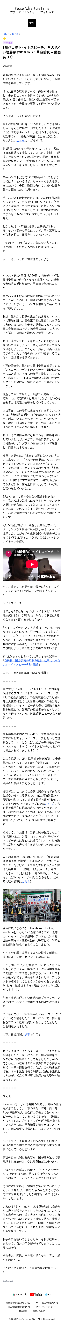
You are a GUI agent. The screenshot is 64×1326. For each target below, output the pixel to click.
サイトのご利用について (47, 1303)
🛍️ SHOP (17, 1294)
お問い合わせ (39, 1311)
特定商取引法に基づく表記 (18, 1303)
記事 (27, 1034)
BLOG (15, 34)
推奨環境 (23, 1311)
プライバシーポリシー (46, 1307)
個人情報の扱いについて (19, 1307)
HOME (6, 34)
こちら (20, 140)
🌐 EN (48, 1294)
